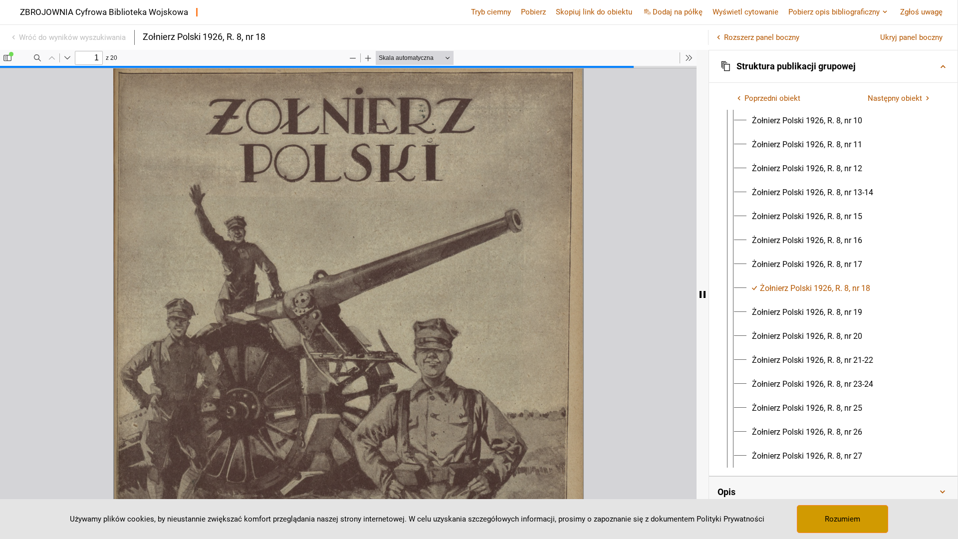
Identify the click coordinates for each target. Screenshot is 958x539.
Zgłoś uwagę (921, 11)
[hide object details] (703, 294)
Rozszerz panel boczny (761, 37)
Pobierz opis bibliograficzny (834, 11)
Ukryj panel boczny (911, 37)
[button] (833, 66)
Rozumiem (842, 519)
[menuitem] (807, 121)
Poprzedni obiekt (772, 98)
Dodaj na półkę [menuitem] (678, 11)
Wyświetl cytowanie (745, 11)
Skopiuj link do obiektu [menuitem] (594, 11)
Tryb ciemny (491, 11)
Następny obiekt (895, 98)
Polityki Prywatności (730, 519)
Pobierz (533, 11)
